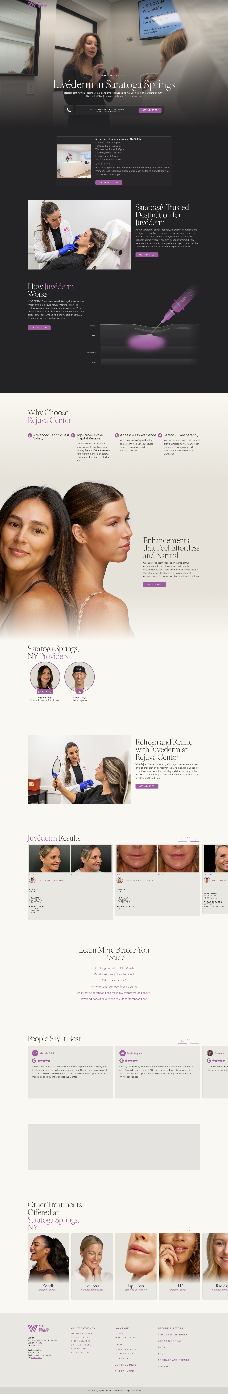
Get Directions (109, 182)
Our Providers (126, 1365)
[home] (37, 5)
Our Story (122, 1358)
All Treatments (83, 1328)
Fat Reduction (80, 1353)
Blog (161, 1347)
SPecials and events (173, 1360)
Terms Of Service (126, 1350)
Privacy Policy (124, 1353)
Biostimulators (81, 1341)
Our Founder (124, 1371)
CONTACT (164, 1366)
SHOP (161, 1354)
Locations (122, 1328)
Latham (119, 1334)
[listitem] (45, 684)
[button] (182, 839)
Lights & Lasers (81, 1345)
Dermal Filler (80, 1337)
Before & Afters (170, 1328)
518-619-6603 (36, 1345)
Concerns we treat (172, 1335)
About (119, 1344)
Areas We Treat (170, 1341)
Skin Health (78, 1349)
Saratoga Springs (126, 1337)
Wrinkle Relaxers (82, 1334)
